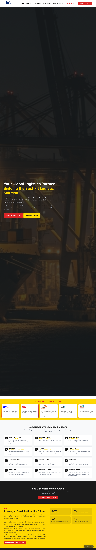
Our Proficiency (58, 3)
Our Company (71, 3)
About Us (38, 3)
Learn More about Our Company (14, 542)
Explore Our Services (32, 215)
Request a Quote (85, 3)
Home (22, 3)
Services (29, 3)
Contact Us (47, 3)
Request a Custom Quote (13, 215)
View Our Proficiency (47, 497)
